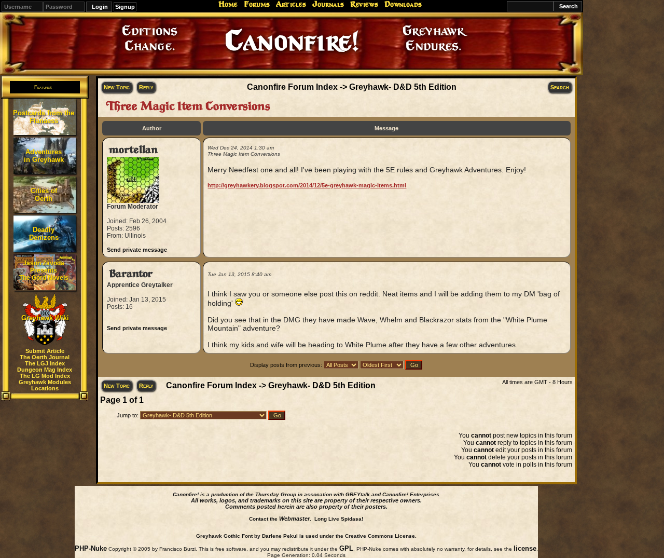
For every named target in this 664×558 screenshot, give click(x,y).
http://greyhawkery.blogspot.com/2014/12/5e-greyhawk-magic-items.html (307, 185)
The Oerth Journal (45, 357)
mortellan (133, 149)
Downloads (403, 4)
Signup (125, 7)
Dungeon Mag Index (44, 369)
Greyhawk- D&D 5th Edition (403, 87)
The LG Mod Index (45, 376)
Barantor (131, 273)
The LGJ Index (45, 363)
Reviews (364, 4)
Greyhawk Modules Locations (45, 385)
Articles (291, 4)
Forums (257, 4)
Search (559, 87)
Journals (328, 4)
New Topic (117, 87)
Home (228, 4)
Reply (146, 87)
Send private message (137, 250)
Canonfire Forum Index (292, 87)
